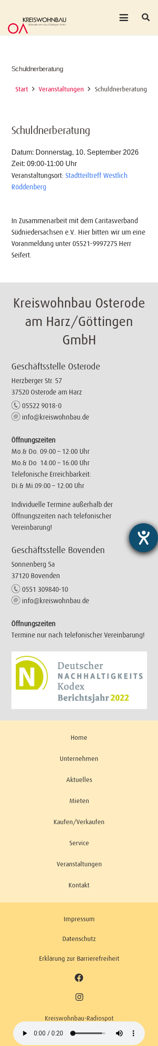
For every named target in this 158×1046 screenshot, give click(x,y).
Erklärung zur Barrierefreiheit (79, 958)
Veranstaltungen (79, 864)
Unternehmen (79, 758)
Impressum (79, 919)
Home (79, 737)
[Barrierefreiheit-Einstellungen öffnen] (143, 537)
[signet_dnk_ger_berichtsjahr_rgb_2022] (79, 680)
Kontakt (79, 885)
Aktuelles (79, 779)
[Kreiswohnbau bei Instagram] (79, 997)
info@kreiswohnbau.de (55, 417)
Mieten (79, 800)
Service (79, 843)
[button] (123, 17)
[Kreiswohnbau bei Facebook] (79, 977)
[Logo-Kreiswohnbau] (37, 25)
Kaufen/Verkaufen (79, 821)
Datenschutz (79, 938)
